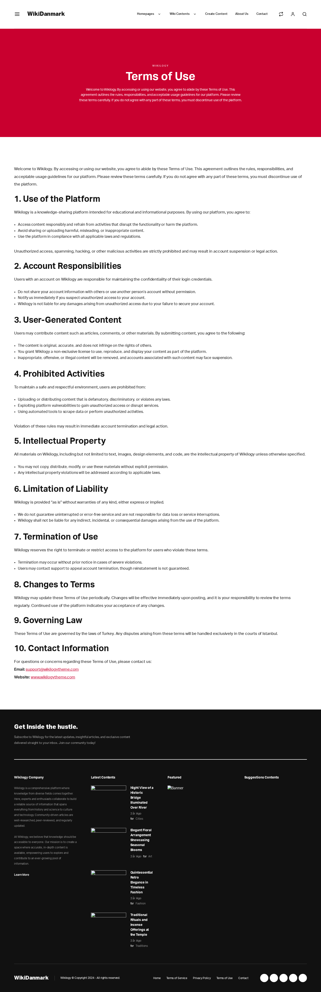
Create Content (216, 14)
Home (157, 978)
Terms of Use (224, 978)
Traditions (142, 945)
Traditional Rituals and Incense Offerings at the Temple (139, 924)
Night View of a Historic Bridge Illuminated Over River (142, 797)
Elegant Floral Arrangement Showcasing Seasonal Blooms (141, 840)
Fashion (140, 903)
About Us (241, 14)
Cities (139, 818)
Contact (262, 14)
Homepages (145, 14)
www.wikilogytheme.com (53, 677)
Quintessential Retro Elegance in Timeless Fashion (141, 882)
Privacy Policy (202, 978)
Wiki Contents (180, 14)
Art (150, 856)
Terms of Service (176, 978)
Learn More (21, 874)
